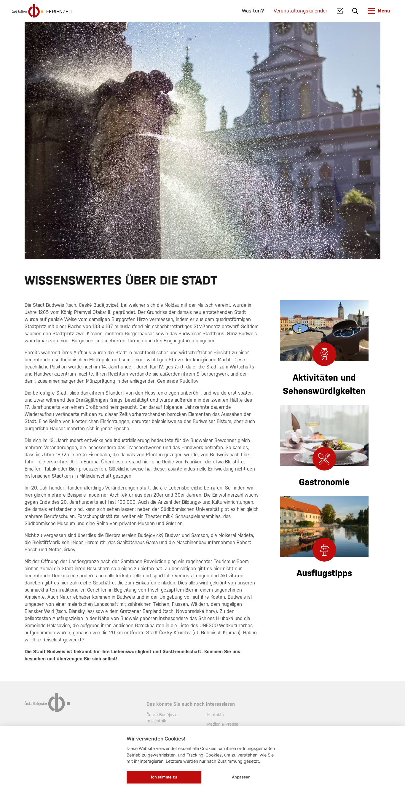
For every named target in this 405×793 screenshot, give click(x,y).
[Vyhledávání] (355, 11)
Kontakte (215, 714)
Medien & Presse (222, 724)
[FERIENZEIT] (27, 11)
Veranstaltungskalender (300, 11)
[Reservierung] (340, 11)
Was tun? (253, 11)
